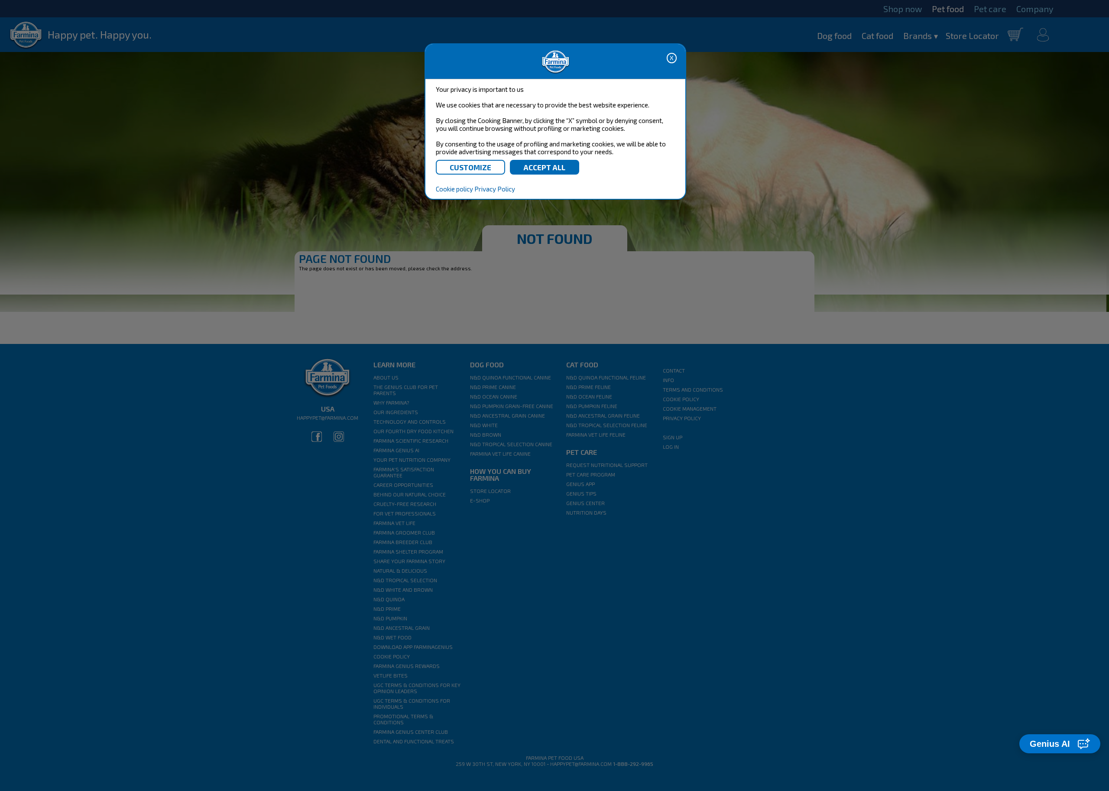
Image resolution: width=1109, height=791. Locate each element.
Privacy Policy (494, 189)
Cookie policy (454, 189)
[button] (1059, 743)
